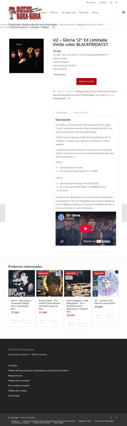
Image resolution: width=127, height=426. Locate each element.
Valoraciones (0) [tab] (80, 112)
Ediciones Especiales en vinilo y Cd (68, 95)
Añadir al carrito (86, 81)
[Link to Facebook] (116, 2)
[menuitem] (91, 2)
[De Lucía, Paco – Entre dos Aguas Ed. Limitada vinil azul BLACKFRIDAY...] (2, 213)
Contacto (103, 2)
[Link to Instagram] (111, 2)
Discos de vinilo (109, 91)
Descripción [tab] (61, 112)
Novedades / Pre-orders (95, 95)
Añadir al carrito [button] (16, 321)
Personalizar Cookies (19, 385)
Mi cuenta (90, 2)
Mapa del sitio (15, 375)
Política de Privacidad (19, 380)
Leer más (44, 321)
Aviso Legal (14, 395)
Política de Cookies (17, 390)
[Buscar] (53, 27)
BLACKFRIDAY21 (60, 98)
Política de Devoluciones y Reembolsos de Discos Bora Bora (38, 370)
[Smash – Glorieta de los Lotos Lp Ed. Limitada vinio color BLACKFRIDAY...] (124, 213)
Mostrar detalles (27, 321)
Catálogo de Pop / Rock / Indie (88, 91)
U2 (69, 98)
